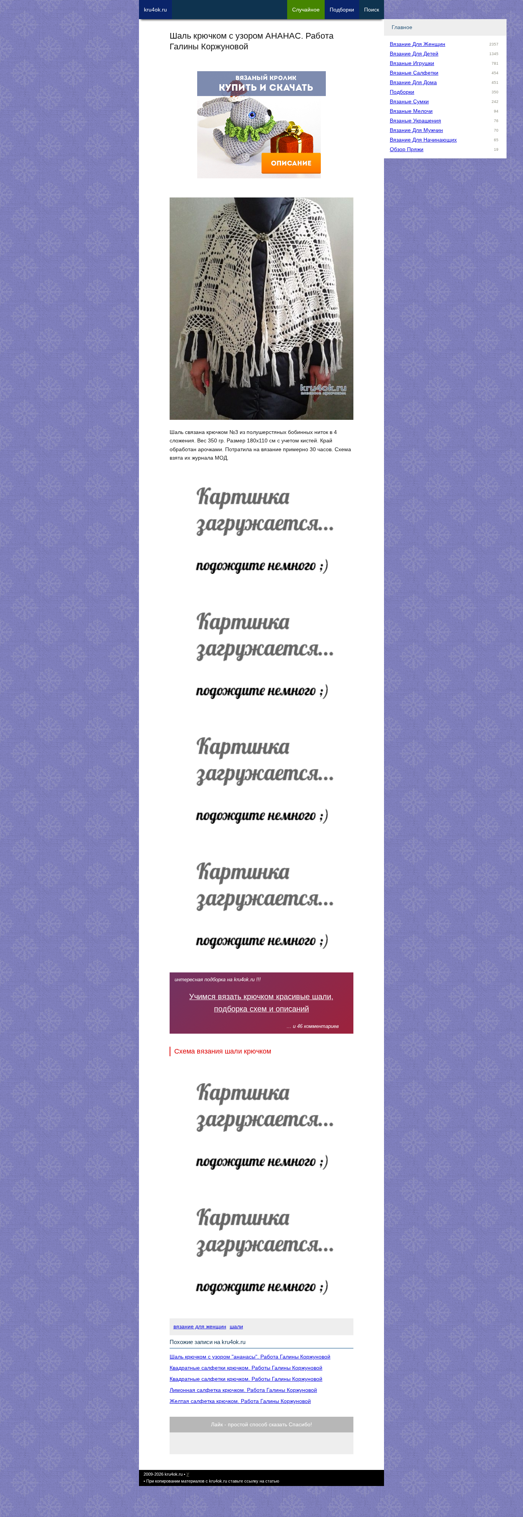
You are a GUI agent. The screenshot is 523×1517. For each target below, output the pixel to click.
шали (236, 1326)
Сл (306, 10)
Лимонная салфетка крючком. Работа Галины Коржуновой (243, 1390)
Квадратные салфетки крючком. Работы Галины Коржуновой (246, 1368)
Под (342, 10)
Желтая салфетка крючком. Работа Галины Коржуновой (240, 1401)
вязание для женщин (199, 1326)
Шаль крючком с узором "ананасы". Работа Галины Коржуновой (250, 1357)
